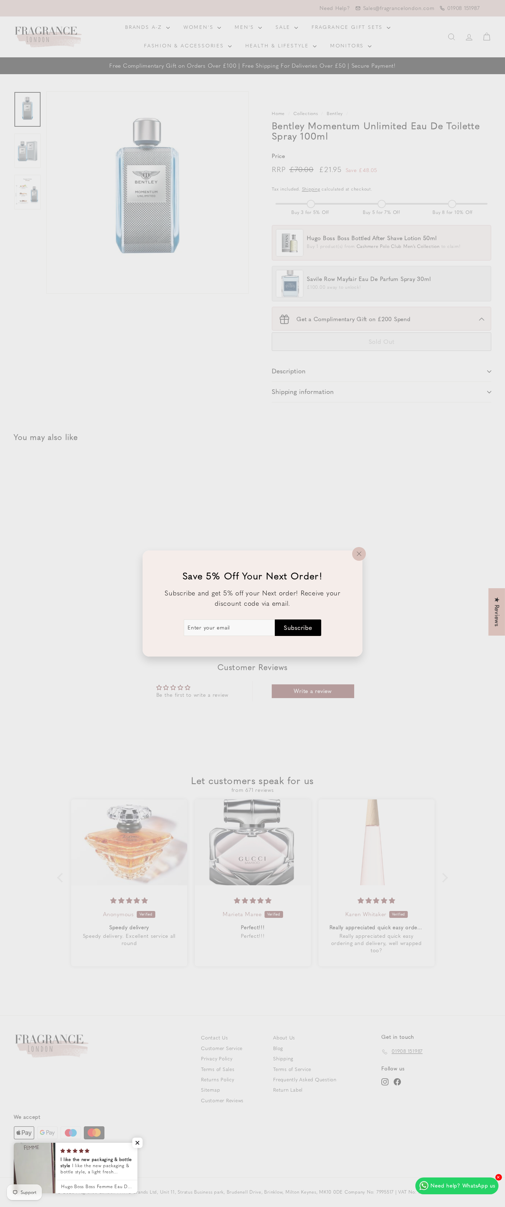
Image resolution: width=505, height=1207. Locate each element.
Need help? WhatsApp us (462, 1186)
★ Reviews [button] (497, 612)
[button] (137, 1143)
